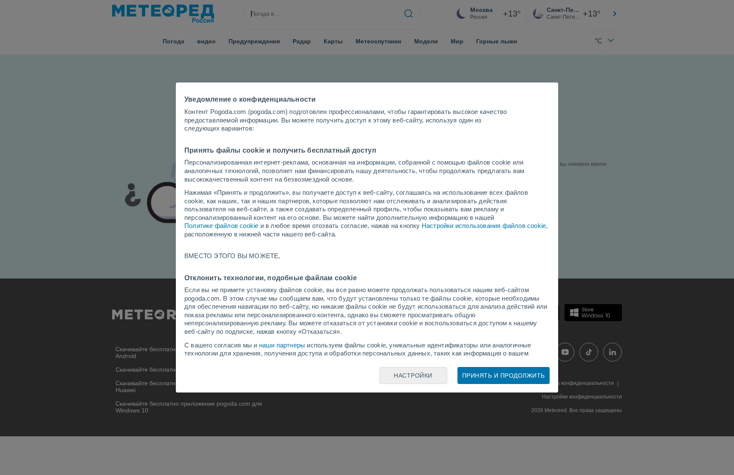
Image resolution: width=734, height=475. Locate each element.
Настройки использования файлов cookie (484, 225)
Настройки (413, 375)
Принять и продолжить (503, 375)
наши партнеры (282, 345)
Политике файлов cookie (221, 225)
